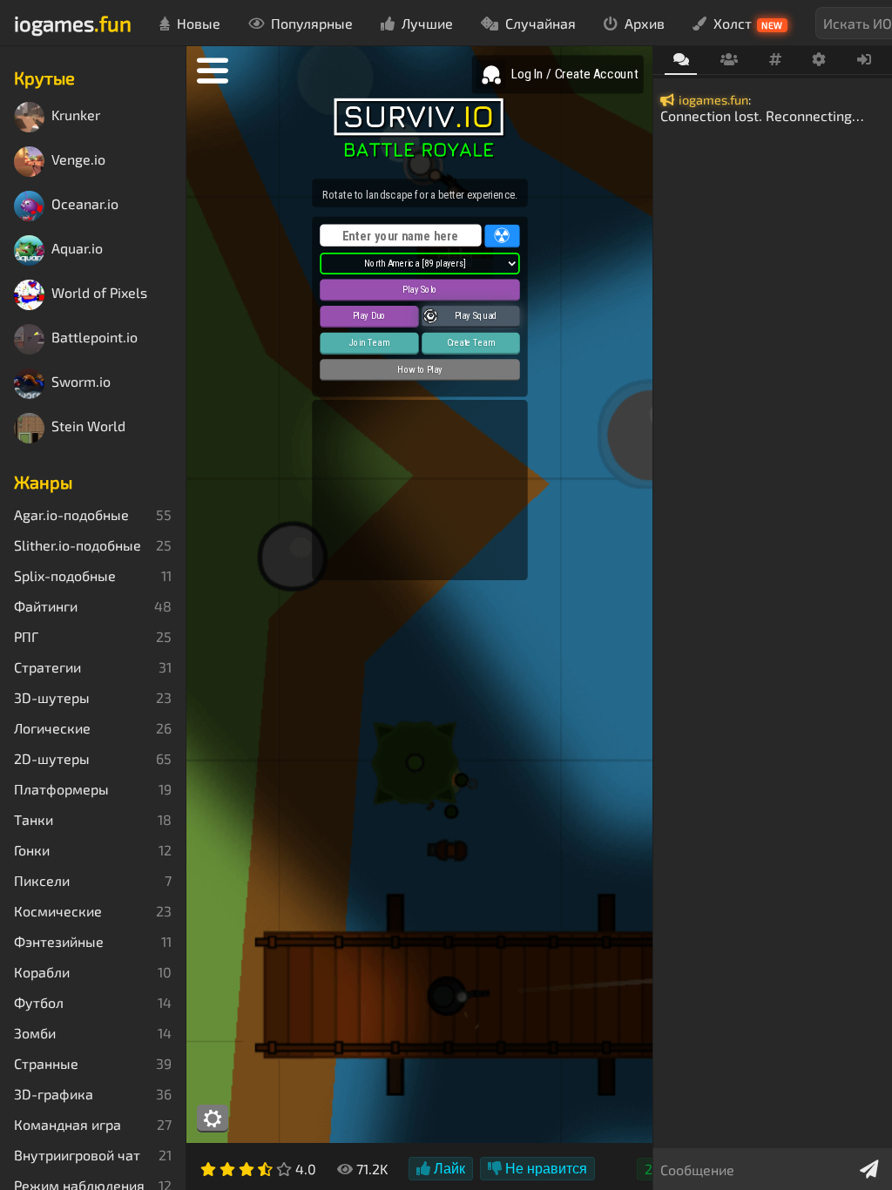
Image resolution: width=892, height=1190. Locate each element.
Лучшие (427, 23)
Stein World (88, 426)
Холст (748, 23)
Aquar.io (77, 248)
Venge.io (78, 160)
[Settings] (819, 60)
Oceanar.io (84, 204)
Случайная (540, 23)
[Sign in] (864, 60)
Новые (198, 23)
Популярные (312, 23)
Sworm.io (81, 382)
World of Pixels (99, 293)
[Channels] (774, 60)
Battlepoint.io (94, 337)
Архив (645, 23)
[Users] (729, 60)
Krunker (75, 115)
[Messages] (681, 60)
